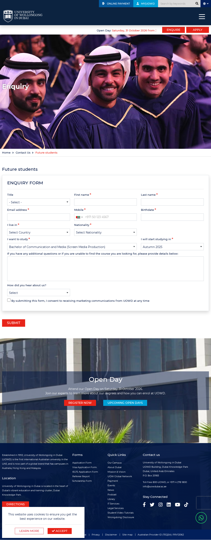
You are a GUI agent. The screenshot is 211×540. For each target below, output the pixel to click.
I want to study (17, 239)
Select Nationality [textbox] (89, 232)
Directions (15, 504)
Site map (127, 534)
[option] (79, 30)
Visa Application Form (84, 467)
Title (10, 194)
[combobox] (38, 202)
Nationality (81, 224)
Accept (61, 531)
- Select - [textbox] (15, 202)
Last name (148, 194)
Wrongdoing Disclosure (121, 517)
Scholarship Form (82, 480)
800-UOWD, (159, 482)
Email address (17, 209)
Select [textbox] (13, 293)
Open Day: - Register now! (137, 30)
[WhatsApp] (201, 517)
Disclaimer (111, 534)
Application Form (82, 462)
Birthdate (147, 209)
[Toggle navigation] (202, 16)
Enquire (173, 30)
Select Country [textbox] (19, 232)
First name (81, 194)
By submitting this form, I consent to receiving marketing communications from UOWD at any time (80, 300)
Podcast (112, 494)
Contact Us (23, 152)
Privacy (96, 534)
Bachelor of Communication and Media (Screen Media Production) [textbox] (57, 247)
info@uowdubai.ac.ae (154, 486)
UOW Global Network (120, 476)
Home (6, 152)
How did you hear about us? (26, 285)
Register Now (80, 403)
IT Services (113, 503)
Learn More (29, 531)
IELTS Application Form (85, 471)
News (111, 490)
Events (111, 485)
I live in (12, 224)
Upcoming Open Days (125, 403)
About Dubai (115, 467)
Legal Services (116, 508)
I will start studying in (156, 239)
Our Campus (115, 462)
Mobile (78, 209)
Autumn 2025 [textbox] (152, 247)
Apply (197, 30)
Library (111, 499)
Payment (113, 480)
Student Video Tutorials (121, 512)
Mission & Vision (116, 471)
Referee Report (81, 476)
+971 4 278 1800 (178, 482)
